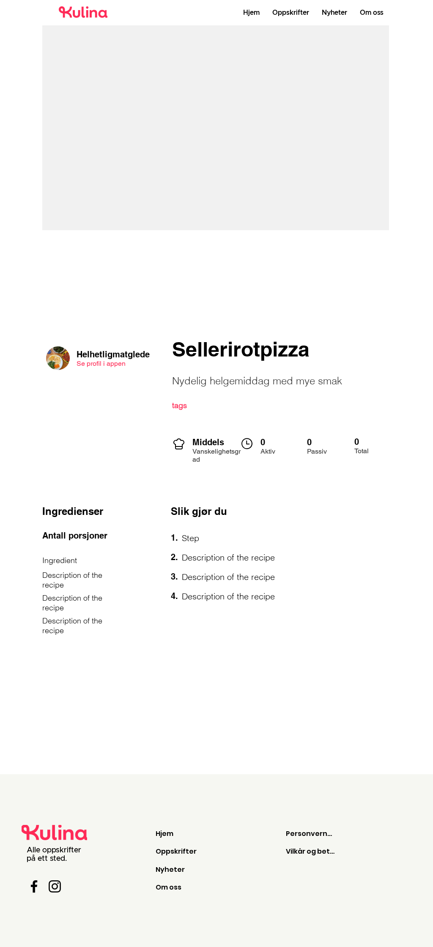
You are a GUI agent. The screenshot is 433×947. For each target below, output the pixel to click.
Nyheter (170, 869)
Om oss (168, 887)
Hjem (164, 833)
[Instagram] (55, 886)
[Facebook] (34, 886)
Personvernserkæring (311, 833)
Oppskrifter (176, 851)
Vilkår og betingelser (311, 851)
